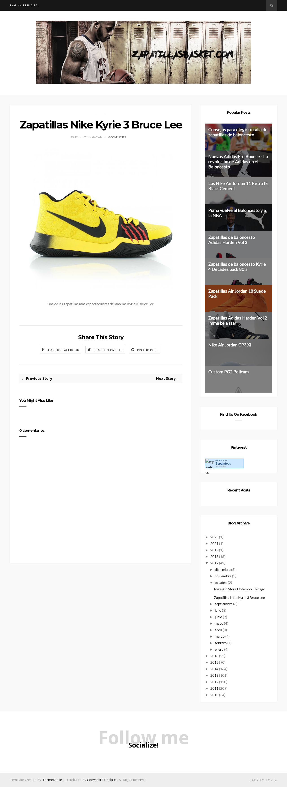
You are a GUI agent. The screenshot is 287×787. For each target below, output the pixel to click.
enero (219, 649)
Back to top (261, 780)
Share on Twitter (108, 350)
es (223, 463)
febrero (221, 643)
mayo (219, 623)
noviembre (223, 576)
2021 (214, 543)
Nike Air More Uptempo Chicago (239, 589)
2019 (214, 550)
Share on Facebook (63, 350)
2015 (214, 662)
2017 (214, 563)
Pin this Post (147, 350)
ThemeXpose (52, 780)
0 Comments (117, 137)
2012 (214, 682)
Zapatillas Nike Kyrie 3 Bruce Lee (239, 597)
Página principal (24, 5)
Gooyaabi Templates (102, 780)
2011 (214, 688)
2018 (214, 556)
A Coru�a (220, 466)
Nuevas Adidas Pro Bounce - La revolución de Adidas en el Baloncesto (238, 161)
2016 (214, 656)
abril (218, 630)
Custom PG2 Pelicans (228, 371)
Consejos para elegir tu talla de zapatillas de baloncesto (237, 132)
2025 (214, 537)
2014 (214, 669)
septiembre (224, 604)
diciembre (222, 569)
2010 (214, 695)
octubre (221, 582)
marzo (220, 636)
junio (218, 617)
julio (218, 610)
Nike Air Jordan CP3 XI (229, 344)
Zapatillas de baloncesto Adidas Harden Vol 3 (231, 240)
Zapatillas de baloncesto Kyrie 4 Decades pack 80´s (237, 266)
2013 (214, 675)
